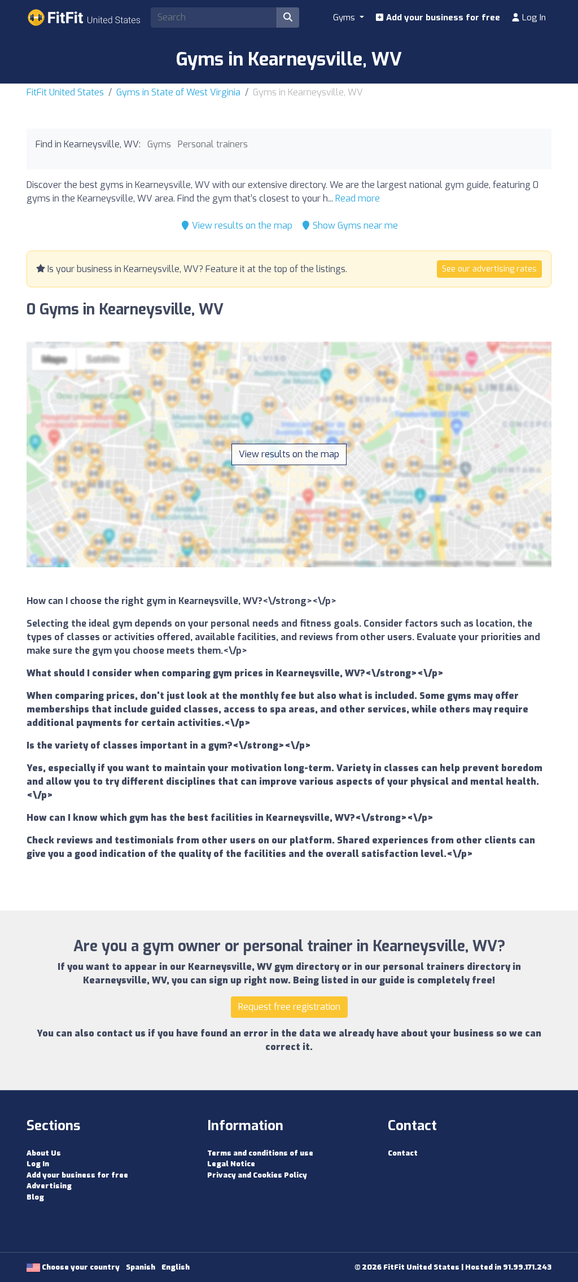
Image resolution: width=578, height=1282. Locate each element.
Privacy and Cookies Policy (257, 1175)
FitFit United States (65, 92)
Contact (403, 1153)
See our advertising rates (489, 269)
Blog (35, 1197)
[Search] (288, 17)
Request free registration (289, 1007)
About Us (44, 1153)
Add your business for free (442, 17)
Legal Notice (231, 1164)
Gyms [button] (345, 17)
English (175, 1267)
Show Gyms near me (354, 225)
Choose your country (80, 1267)
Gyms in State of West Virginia (178, 92)
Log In (533, 17)
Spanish (140, 1267)
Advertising (49, 1186)
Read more (357, 198)
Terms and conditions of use (260, 1153)
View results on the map (241, 225)
